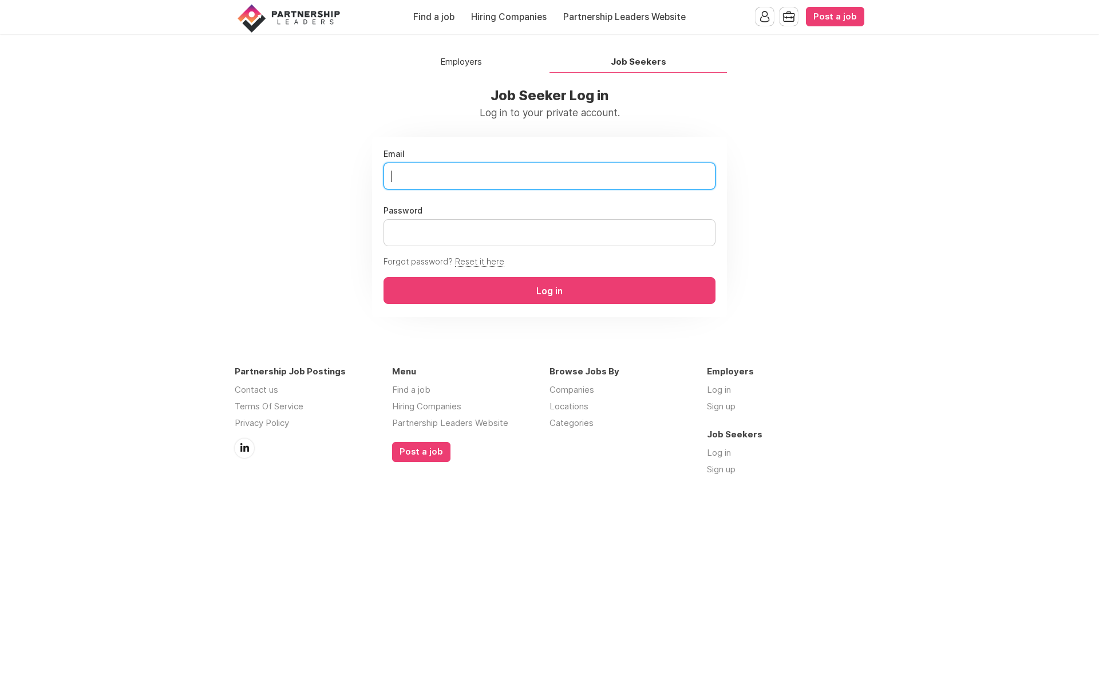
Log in (719, 389)
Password (403, 211)
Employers (461, 62)
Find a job (433, 16)
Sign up (721, 406)
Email (394, 154)
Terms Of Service (269, 406)
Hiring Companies (509, 16)
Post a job (835, 16)
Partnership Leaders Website (624, 16)
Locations (569, 406)
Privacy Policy (262, 422)
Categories (572, 422)
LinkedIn (244, 448)
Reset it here (479, 261)
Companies (572, 389)
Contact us (256, 389)
